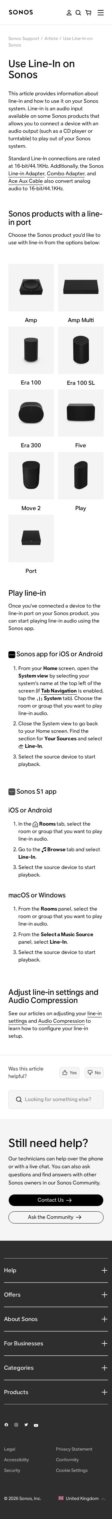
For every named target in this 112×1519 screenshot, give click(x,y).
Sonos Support (24, 38)
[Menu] (101, 12)
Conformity (67, 1459)
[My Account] (69, 12)
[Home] (20, 13)
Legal (9, 1449)
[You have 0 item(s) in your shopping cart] (88, 12)
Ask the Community (50, 1217)
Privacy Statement (74, 1449)
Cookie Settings (72, 1470)
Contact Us (51, 1200)
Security (12, 1470)
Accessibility (16, 1459)
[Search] (78, 12)
